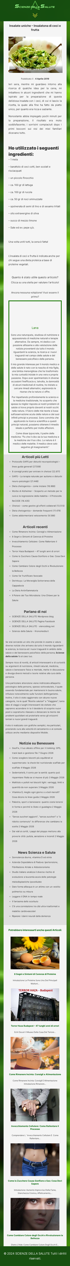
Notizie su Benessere (36, 743)
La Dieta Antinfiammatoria (25, 590)
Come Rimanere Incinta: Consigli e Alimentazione (37, 531)
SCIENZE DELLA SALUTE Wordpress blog (33, 616)
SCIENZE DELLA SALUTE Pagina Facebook (33, 621)
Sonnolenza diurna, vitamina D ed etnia (32, 857)
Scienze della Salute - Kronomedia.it (30, 631)
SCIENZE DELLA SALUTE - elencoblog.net (33, 626)
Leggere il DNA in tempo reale (27, 896)
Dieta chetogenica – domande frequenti (32, 510)
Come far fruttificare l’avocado (27, 575)
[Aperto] (35, 15)
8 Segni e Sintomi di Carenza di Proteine (32, 536)
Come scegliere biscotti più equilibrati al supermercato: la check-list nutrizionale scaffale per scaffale (38, 763)
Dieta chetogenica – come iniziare (29, 486)
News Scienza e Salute (37, 852)
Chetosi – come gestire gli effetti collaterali (34, 505)
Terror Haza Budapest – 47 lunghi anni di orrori (35, 551)
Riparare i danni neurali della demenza (31, 916)
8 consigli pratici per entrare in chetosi (31, 471)
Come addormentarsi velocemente (29, 515)
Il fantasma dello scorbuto (25, 901)
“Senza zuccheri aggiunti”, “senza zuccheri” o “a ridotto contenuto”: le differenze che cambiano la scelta (37, 821)
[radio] (27, 287)
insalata (24, 100)
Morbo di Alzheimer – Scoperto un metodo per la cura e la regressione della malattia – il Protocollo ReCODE (37, 496)
